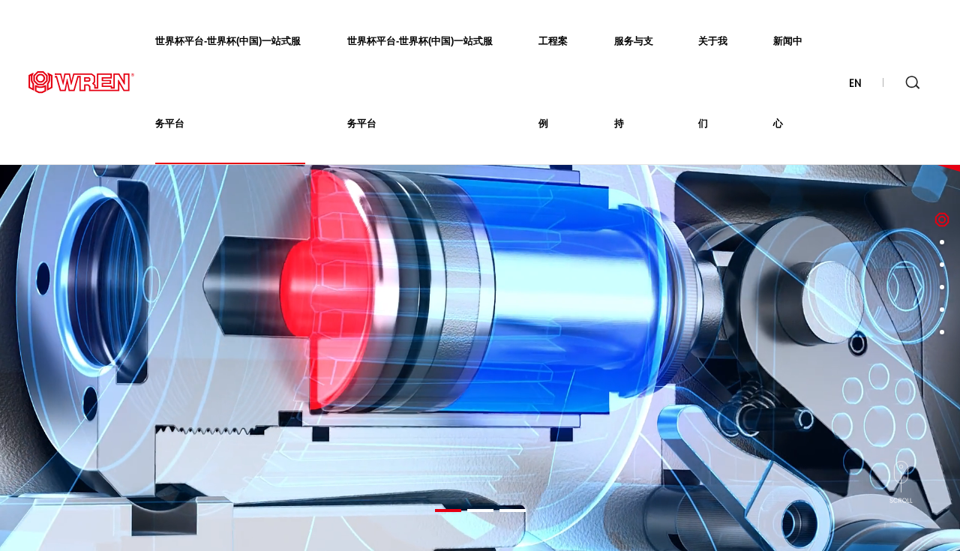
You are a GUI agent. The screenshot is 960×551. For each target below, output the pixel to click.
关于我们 (713, 82)
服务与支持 (633, 82)
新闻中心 (787, 82)
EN (855, 82)
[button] (448, 510)
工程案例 (553, 82)
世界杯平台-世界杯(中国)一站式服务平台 (228, 82)
